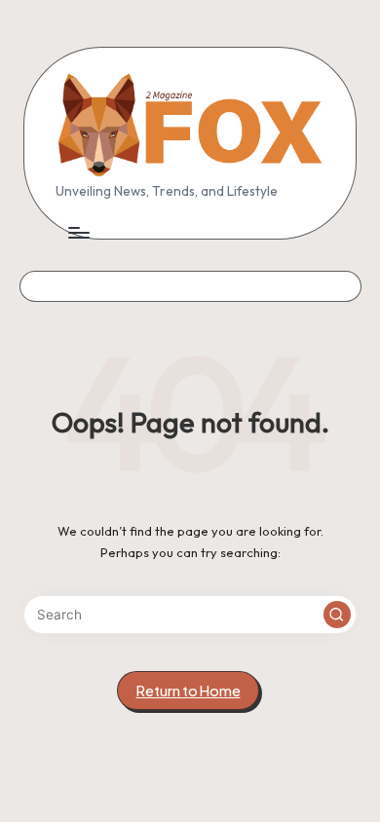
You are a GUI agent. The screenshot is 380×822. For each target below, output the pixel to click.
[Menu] (78, 233)
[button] (337, 614)
